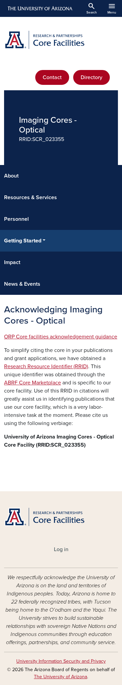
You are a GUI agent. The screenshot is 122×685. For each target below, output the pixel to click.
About (11, 175)
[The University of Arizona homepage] (39, 8)
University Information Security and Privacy (61, 661)
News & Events (22, 284)
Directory (91, 77)
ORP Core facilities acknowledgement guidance (60, 336)
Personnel (16, 219)
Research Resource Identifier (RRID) (46, 366)
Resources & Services (30, 197)
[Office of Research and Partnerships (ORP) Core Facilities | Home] (61, 39)
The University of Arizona (60, 677)
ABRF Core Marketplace (32, 382)
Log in (61, 549)
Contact (52, 77)
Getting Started (22, 240)
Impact (12, 262)
